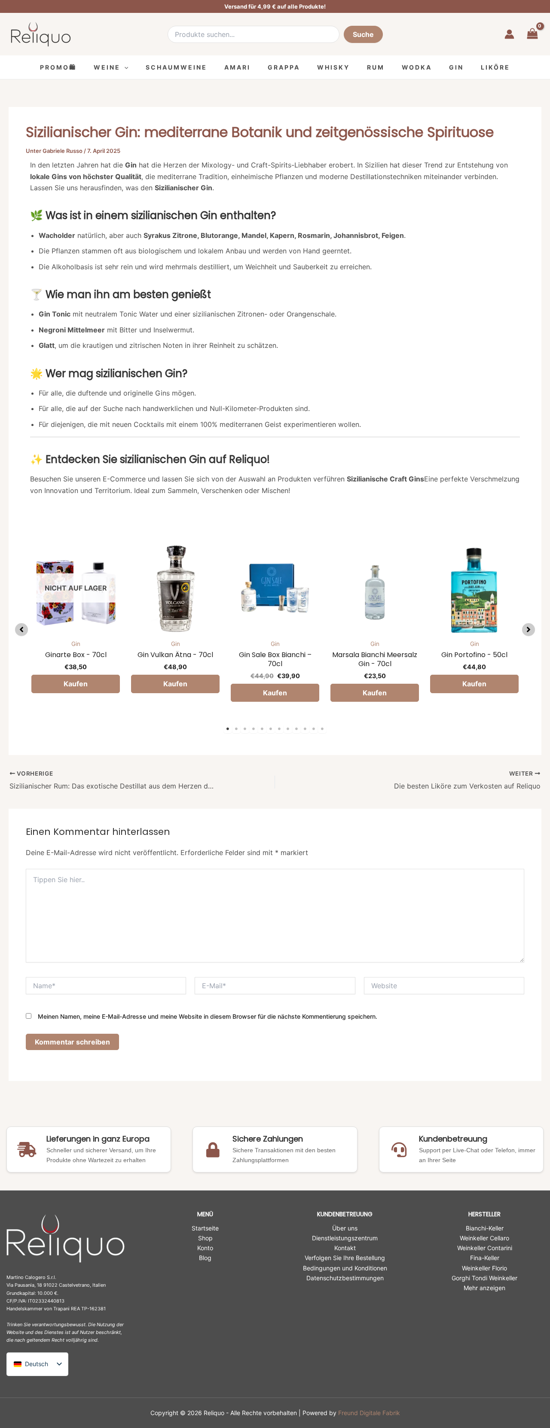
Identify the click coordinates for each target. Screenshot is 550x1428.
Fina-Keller (484, 1257)
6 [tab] (270, 729)
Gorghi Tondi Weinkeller (484, 1278)
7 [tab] (279, 729)
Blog (205, 1257)
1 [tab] (227, 729)
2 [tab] (236, 729)
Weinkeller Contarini (484, 1247)
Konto (205, 1247)
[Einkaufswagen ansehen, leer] (532, 34)
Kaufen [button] (175, 683)
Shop (205, 1238)
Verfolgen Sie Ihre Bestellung (345, 1257)
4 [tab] (253, 729)
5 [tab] (262, 729)
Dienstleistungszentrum (345, 1238)
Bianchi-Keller (485, 1228)
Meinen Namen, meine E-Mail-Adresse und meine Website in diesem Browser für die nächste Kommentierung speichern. (207, 1016)
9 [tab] (296, 729)
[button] (124, 67)
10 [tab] (305, 729)
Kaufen (76, 683)
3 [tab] (245, 729)
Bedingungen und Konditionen (345, 1268)
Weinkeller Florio (484, 1268)
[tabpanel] (75, 627)
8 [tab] (288, 729)
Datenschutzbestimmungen (345, 1278)
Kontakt (345, 1247)
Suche (363, 34)
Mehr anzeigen (484, 1287)
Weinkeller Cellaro (484, 1238)
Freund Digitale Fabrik (369, 1412)
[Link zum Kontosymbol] (509, 34)
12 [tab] (322, 729)
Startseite (205, 1228)
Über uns (345, 1228)
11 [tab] (313, 729)
